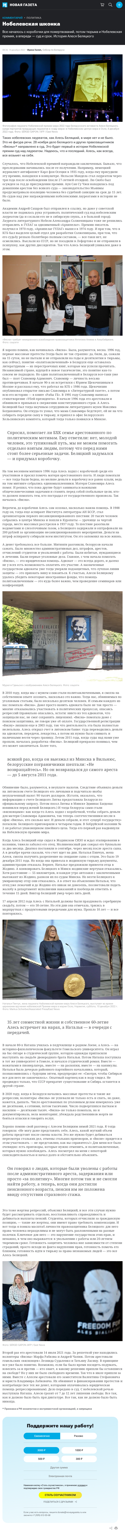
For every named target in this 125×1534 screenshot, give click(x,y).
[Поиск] (110, 5)
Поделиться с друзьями (58, 1501)
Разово (78, 1435)
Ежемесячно (42, 1435)
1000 (78, 1450)
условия (81, 1485)
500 (40, 1458)
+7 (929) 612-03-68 (41, 1515)
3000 (40, 1450)
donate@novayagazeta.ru (69, 1512)
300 (78, 1458)
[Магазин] (102, 5)
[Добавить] (119, 5)
